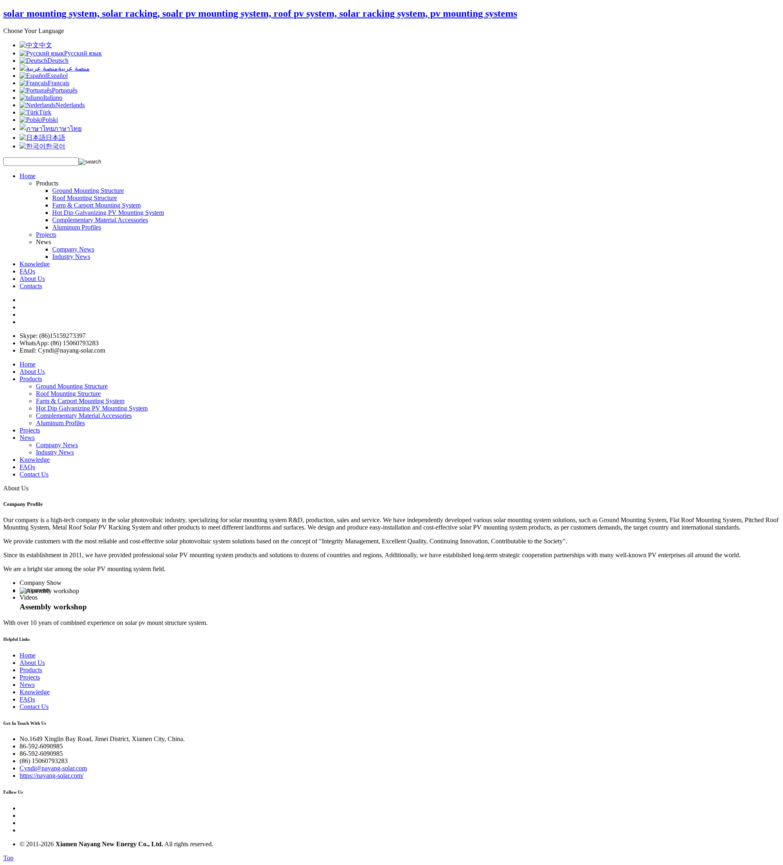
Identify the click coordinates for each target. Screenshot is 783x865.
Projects (46, 234)
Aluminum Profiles (76, 227)
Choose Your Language (33, 30)
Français (58, 82)
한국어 (55, 146)
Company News (73, 249)
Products (31, 378)
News (27, 437)
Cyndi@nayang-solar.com (53, 768)
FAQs (27, 271)
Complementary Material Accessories (100, 219)
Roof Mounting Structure (84, 197)
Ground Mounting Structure (88, 190)
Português (64, 90)
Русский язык (83, 53)
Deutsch (58, 60)
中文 (45, 45)
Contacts (31, 285)
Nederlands (70, 105)
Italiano (52, 97)
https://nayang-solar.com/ (52, 775)
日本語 (55, 137)
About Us (32, 278)
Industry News (71, 256)
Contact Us (34, 474)
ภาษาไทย (68, 128)
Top (8, 857)
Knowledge (35, 263)
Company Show (41, 582)
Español (57, 75)
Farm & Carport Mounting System (96, 205)
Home (27, 175)
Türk (45, 112)
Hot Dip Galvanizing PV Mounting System (108, 212)
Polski (50, 119)
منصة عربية (74, 68)
